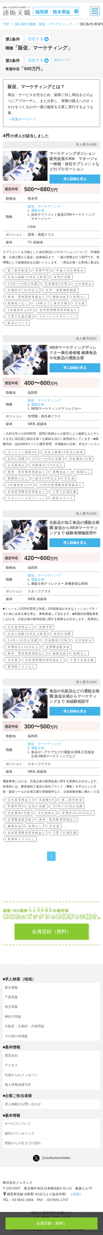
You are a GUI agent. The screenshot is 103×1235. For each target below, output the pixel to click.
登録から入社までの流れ (23, 1143)
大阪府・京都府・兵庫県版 (24, 1026)
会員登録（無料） (51, 931)
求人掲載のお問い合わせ (23, 1104)
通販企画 (37, 210)
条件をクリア (62, 59)
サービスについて (18, 1124)
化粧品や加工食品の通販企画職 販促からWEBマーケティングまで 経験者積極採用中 (74, 527)
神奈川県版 (13, 1017)
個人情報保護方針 (18, 1085)
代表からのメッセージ (21, 1075)
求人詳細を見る (75, 179)
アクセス (11, 1065)
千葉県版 (11, 997)
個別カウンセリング (19, 1133)
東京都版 (11, 987)
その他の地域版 (16, 1036)
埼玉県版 (11, 1007)
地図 (76, 1194)
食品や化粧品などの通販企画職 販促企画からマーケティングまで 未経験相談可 (74, 696)
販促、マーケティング (44, 206)
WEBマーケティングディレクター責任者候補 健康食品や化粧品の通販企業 (73, 352)
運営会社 (11, 1055)
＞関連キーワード (22, 119)
